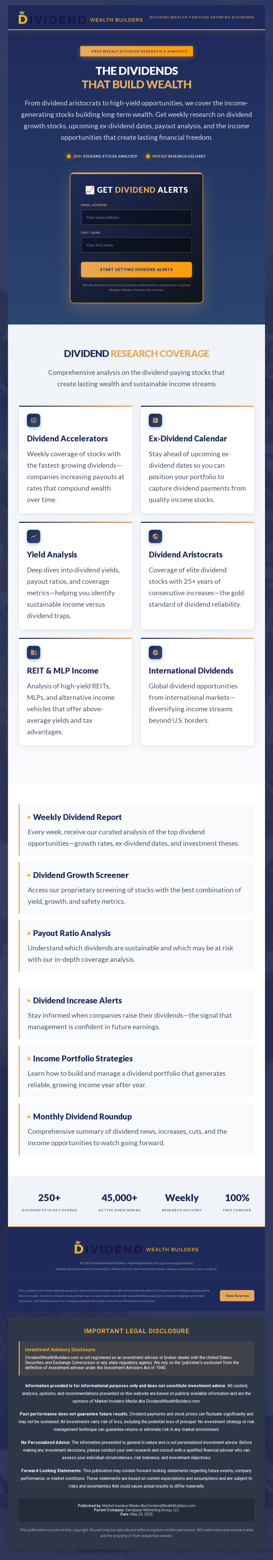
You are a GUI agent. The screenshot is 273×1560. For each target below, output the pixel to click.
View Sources (237, 1295)
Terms (126, 290)
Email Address (94, 205)
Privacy (115, 290)
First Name (91, 232)
